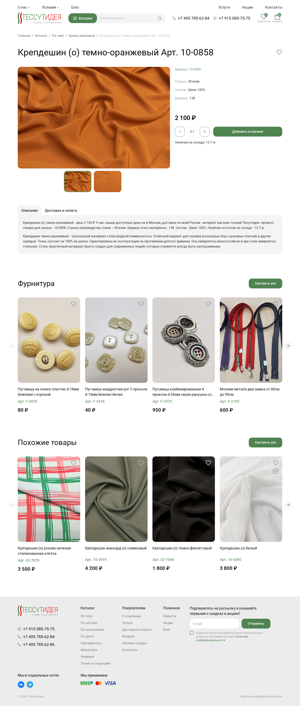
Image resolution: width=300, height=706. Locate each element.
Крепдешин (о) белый (238, 548)
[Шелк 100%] (49, 499)
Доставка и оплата (136, 630)
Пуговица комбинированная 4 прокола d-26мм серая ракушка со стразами (181, 392)
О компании (131, 616)
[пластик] (49, 340)
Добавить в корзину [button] (247, 131)
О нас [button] (23, 7)
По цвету (87, 636)
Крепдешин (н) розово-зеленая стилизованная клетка (44, 551)
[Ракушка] (183, 340)
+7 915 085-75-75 (234, 18)
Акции (247, 7)
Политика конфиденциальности (260, 696)
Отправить (256, 623)
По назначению (92, 630)
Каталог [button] (86, 18)
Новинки (87, 657)
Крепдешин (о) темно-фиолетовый (182, 548)
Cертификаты (91, 643)
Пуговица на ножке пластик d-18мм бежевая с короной (48, 392)
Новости (169, 616)
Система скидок (134, 643)
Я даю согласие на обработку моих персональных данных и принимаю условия (229, 636)
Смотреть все (265, 283)
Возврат (128, 636)
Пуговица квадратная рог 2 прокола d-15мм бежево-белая (116, 392)
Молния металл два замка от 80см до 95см (249, 392)
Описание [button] (29, 210)
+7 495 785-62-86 (38, 644)
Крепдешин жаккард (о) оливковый (116, 548)
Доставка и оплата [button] (61, 210)
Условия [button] (49, 7)
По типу (86, 616)
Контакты (273, 7)
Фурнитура (89, 650)
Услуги (224, 7)
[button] (159, 18)
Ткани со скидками (95, 663)
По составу (89, 623)
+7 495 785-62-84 (193, 18)
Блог (75, 7)
